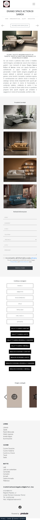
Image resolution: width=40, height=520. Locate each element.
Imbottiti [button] (20, 292)
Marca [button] (20, 286)
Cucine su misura (9, 453)
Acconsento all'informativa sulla (21, 258)
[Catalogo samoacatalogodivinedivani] (14, 397)
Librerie (5, 427)
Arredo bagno (7, 436)
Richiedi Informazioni (20, 25)
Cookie (9, 518)
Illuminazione (7, 439)
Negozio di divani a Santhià (20, 351)
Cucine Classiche (8, 448)
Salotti (24, 18)
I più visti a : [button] (20, 316)
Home (6, 18)
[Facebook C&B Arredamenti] (20, 507)
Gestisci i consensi (19, 518)
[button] (34, 397)
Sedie (5, 457)
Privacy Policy (13, 261)
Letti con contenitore (9, 469)
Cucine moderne (8, 451)
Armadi (5, 476)
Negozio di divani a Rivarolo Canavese (20, 363)
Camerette (6, 472)
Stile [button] (20, 304)
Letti (4, 467)
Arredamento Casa (15, 18)
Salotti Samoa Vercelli (20, 346)
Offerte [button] (20, 322)
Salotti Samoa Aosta (20, 334)
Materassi (6, 481)
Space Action (31, 18)
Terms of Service (24, 261)
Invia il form (20, 268)
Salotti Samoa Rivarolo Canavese (20, 340)
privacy (34, 258)
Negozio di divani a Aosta (20, 357)
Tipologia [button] (20, 310)
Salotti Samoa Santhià (20, 328)
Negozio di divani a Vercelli (20, 369)
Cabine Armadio (8, 478)
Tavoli (5, 455)
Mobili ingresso (8, 434)
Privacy (3, 518)
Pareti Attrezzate (8, 432)
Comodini (6, 474)
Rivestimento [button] (20, 298)
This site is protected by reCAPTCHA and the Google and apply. (21, 261)
